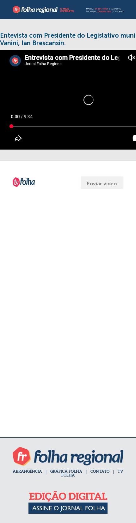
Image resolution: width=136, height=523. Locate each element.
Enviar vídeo (102, 184)
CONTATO (99, 471)
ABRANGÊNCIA (27, 471)
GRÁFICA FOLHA (66, 471)
